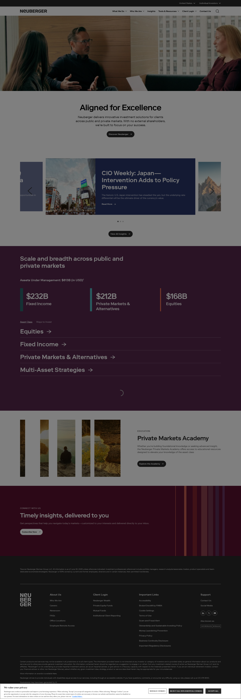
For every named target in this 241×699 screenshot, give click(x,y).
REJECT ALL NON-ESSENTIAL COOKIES (186, 691)
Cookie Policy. (77, 696)
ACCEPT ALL (213, 691)
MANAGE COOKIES (157, 691)
